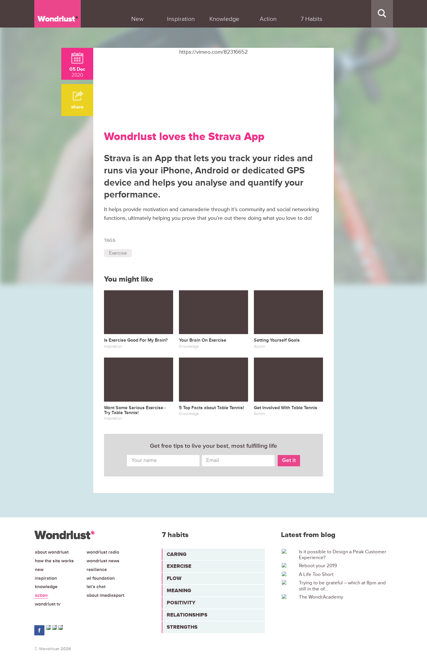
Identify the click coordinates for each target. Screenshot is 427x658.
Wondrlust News (103, 561)
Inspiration (46, 578)
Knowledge (46, 587)
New (39, 569)
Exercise (118, 253)
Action (41, 595)
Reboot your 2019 (318, 566)
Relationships (187, 615)
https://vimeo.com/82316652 (213, 52)
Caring (176, 554)
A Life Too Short (316, 574)
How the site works (54, 561)
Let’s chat (96, 587)
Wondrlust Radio (103, 552)
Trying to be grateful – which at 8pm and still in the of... (342, 586)
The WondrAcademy (321, 597)
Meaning (179, 590)
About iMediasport (105, 595)
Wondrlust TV (47, 604)
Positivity (181, 602)
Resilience (97, 569)
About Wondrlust (52, 552)
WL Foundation (101, 578)
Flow (174, 578)
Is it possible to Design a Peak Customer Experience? (342, 555)
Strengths (182, 627)
